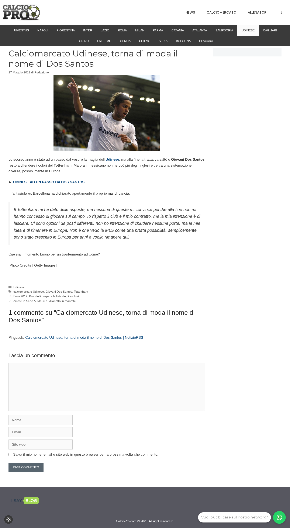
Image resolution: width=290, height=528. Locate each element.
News (190, 12)
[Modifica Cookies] (8, 519)
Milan (139, 30)
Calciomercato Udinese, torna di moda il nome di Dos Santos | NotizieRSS (84, 338)
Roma (122, 30)
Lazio (105, 30)
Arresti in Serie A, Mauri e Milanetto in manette (44, 301)
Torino (83, 41)
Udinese (248, 30)
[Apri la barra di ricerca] (280, 12)
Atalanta (199, 30)
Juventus (21, 30)
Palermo (104, 41)
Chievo (144, 41)
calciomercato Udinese (28, 291)
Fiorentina (66, 30)
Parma (158, 30)
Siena (163, 41)
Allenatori (257, 12)
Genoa (125, 41)
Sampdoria (224, 30)
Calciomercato (221, 12)
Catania (178, 30)
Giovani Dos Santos (59, 291)
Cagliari (270, 30)
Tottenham (81, 291)
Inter (87, 30)
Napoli (42, 30)
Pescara (206, 41)
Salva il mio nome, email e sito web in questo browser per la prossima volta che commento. (85, 454)
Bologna (183, 41)
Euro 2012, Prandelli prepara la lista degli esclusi (46, 296)
